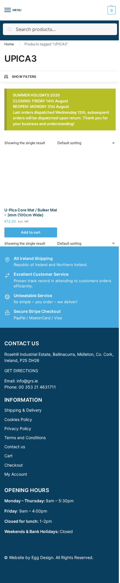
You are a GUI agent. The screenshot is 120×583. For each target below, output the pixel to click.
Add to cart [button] (30, 232)
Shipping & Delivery (23, 410)
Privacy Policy (17, 428)
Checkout (13, 465)
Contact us (14, 446)
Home (9, 44)
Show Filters (24, 77)
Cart (8, 455)
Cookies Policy (18, 419)
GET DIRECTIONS (21, 370)
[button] (111, 10)
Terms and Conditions (25, 437)
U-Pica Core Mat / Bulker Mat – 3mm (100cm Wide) (30, 212)
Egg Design (42, 557)
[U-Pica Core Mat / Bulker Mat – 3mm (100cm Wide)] (30, 176)
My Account (15, 474)
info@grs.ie (27, 380)
